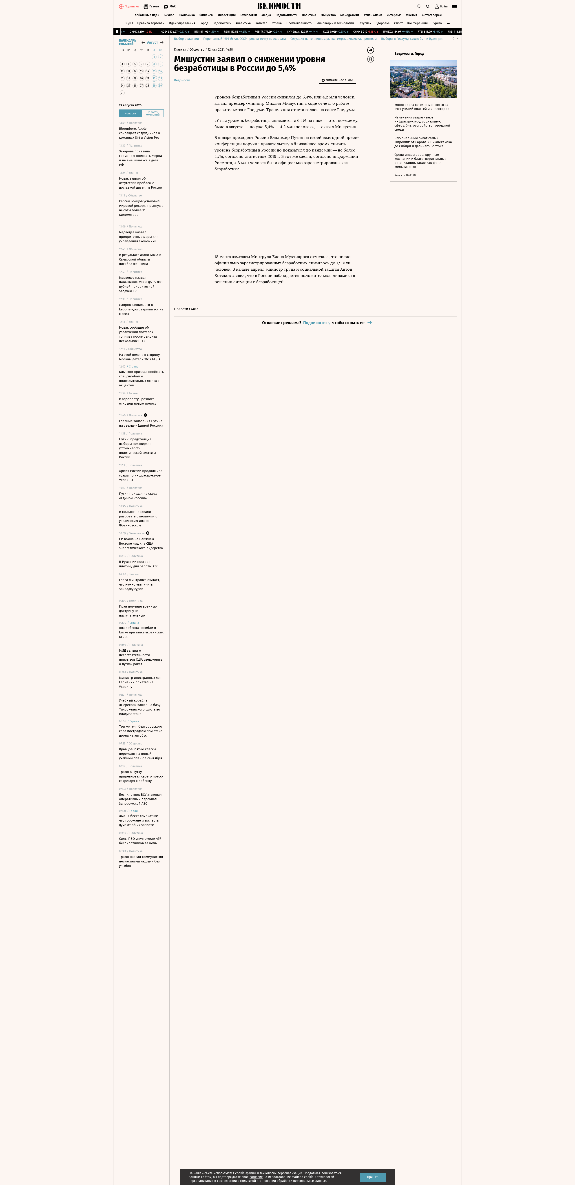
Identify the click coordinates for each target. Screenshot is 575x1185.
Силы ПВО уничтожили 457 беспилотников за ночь (140, 841)
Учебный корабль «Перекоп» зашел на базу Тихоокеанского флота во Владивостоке (139, 707)
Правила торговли (150, 23)
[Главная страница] (279, 6)
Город (204, 23)
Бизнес (169, 15)
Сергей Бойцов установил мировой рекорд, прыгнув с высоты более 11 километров (141, 208)
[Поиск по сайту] (428, 6)
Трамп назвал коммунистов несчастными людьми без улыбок (141, 861)
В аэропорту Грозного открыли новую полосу (137, 401)
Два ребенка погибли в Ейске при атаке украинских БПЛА (141, 632)
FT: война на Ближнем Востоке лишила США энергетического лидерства (141, 543)
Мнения (411, 15)
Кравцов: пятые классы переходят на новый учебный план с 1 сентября (140, 753)
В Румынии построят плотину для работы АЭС (138, 564)
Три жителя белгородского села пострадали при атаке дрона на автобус (140, 730)
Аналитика (243, 23)
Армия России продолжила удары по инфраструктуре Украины (140, 475)
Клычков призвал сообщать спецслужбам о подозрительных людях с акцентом (141, 378)
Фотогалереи (432, 15)
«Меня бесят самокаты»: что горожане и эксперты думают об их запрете (139, 820)
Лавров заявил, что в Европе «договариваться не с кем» (141, 309)
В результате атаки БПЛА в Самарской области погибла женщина (140, 259)
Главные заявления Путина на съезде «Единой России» (141, 423)
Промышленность (299, 23)
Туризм (437, 23)
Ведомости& (222, 23)
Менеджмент (349, 15)
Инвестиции (227, 15)
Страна (277, 23)
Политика (309, 15)
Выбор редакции (186, 39)
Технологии (248, 15)
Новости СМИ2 (186, 309)
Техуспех (364, 23)
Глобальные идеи (146, 15)
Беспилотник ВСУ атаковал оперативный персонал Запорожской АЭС (140, 799)
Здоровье (383, 23)
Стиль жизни (373, 15)
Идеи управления (182, 23)
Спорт (398, 23)
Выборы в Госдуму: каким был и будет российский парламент (426, 39)
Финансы (206, 15)
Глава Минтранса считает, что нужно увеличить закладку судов (139, 584)
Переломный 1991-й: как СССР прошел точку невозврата (244, 39)
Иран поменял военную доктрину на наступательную (138, 610)
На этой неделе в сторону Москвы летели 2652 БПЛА (140, 357)
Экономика (187, 15)
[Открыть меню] (454, 6)
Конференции (417, 23)
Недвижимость (286, 15)
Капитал (261, 23)
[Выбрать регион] (419, 6)
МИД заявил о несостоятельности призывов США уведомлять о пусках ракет (140, 657)
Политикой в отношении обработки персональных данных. (283, 1181)
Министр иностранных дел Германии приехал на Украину (140, 682)
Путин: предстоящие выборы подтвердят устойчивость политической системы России (137, 448)
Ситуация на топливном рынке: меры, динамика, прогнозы (333, 39)
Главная (180, 49)
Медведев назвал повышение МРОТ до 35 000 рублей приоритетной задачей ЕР (140, 284)
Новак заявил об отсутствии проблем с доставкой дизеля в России (140, 182)
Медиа (266, 15)
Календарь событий (127, 42)
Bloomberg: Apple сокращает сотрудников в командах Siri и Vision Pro (139, 133)
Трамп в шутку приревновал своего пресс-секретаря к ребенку (141, 776)
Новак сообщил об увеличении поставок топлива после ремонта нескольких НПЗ (138, 334)
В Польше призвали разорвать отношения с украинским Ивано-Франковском (138, 518)
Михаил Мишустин (284, 103)
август (152, 42)
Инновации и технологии (335, 23)
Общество (328, 15)
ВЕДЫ (129, 23)
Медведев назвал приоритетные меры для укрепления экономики (138, 236)
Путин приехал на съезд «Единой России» (138, 496)
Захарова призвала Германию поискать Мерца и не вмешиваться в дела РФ (140, 158)
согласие (256, 1177)
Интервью (394, 15)
